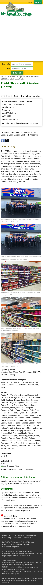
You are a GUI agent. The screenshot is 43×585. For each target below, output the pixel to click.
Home (29, 2)
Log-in (38, 2)
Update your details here (11, 481)
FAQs (4, 542)
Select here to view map (23, 469)
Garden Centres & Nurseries (26, 135)
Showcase (17, 538)
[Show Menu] (1, 2)
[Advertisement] (21, 39)
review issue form (26, 508)
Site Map (30, 542)
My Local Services (26, 551)
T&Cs (10, 542)
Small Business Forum (20, 544)
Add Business (23, 535)
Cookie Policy (20, 542)
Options (33, 535)
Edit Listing (6, 538)
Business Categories (10, 547)
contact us (28, 521)
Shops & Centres (22, 132)
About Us (12, 535)
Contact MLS (28, 538)
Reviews (5, 544)
